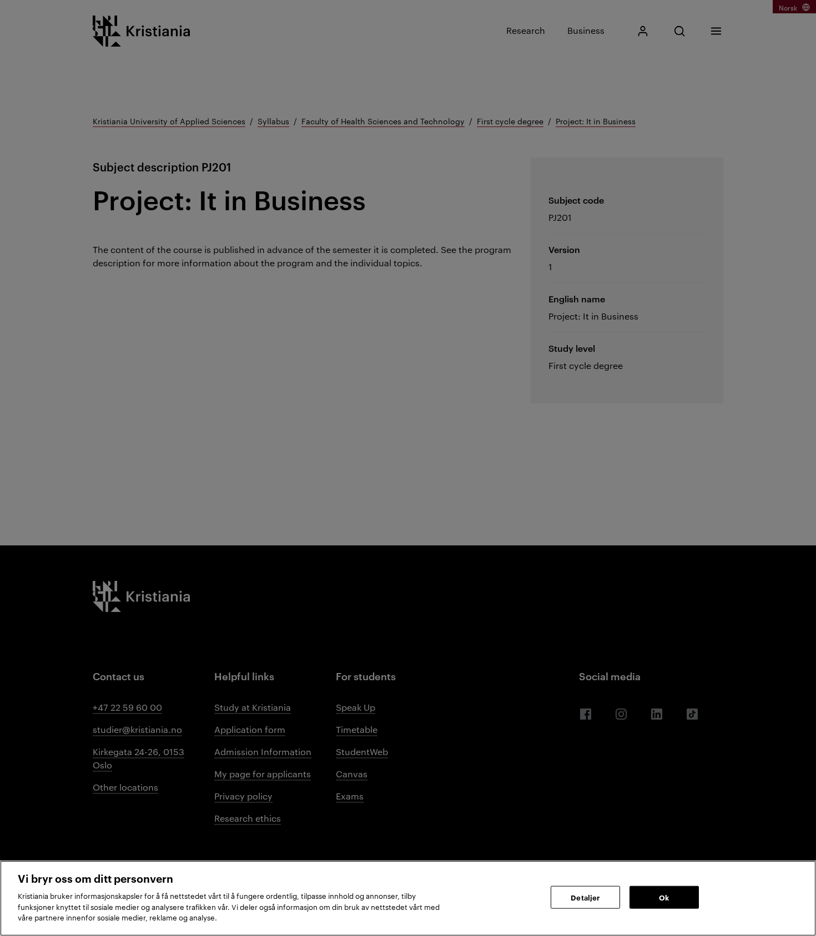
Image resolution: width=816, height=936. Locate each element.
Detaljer (585, 897)
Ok (664, 897)
